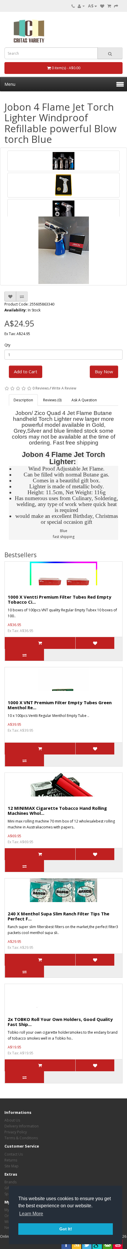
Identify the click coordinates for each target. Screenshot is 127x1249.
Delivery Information (21, 1126)
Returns (10, 1160)
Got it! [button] (65, 1229)
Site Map (11, 1166)
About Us (12, 1120)
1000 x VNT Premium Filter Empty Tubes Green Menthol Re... (60, 704)
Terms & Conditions (21, 1137)
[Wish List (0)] (102, 5)
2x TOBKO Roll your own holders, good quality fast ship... (60, 1021)
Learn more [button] (31, 1213)
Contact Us (13, 1154)
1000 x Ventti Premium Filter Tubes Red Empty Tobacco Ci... (59, 599)
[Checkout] (116, 5)
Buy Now (104, 371)
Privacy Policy (15, 1132)
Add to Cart (25, 371)
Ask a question (84, 400)
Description (23, 400)
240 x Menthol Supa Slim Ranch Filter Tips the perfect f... (58, 916)
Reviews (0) (52, 400)
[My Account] (81, 5)
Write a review (64, 388)
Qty (7, 345)
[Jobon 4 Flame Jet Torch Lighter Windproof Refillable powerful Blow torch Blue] (63, 161)
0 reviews (40, 388)
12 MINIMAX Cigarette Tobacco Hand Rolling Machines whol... (57, 810)
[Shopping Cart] (109, 5)
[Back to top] (107, 1229)
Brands (10, 1182)
